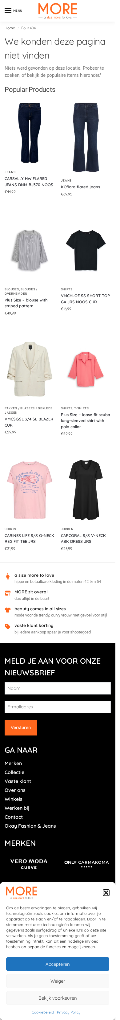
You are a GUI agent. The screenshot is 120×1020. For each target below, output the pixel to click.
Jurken (67, 529)
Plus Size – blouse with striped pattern (26, 303)
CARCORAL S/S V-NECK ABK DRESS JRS (83, 538)
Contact (14, 817)
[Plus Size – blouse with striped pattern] (30, 250)
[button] (106, 893)
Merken (13, 763)
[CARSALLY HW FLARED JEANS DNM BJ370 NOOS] (30, 133)
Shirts (67, 289)
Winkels (13, 799)
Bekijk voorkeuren (57, 998)
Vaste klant (18, 781)
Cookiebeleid (43, 1012)
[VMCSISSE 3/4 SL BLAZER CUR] (30, 369)
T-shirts (81, 408)
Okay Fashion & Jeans (30, 826)
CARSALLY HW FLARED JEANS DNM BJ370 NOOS (29, 181)
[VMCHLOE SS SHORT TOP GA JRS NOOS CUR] (86, 250)
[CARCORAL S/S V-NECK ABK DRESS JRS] (86, 490)
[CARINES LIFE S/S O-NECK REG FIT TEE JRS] (30, 490)
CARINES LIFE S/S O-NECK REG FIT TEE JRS (29, 538)
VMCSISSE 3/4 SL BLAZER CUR (29, 422)
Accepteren (58, 964)
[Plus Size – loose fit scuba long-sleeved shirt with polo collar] (86, 369)
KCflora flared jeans (80, 186)
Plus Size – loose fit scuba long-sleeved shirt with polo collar (85, 420)
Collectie (14, 772)
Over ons (15, 790)
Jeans (10, 172)
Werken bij (17, 808)
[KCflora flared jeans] (86, 137)
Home (10, 28)
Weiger (57, 981)
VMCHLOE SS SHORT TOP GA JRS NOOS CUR (85, 298)
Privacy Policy (69, 1012)
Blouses (12, 289)
